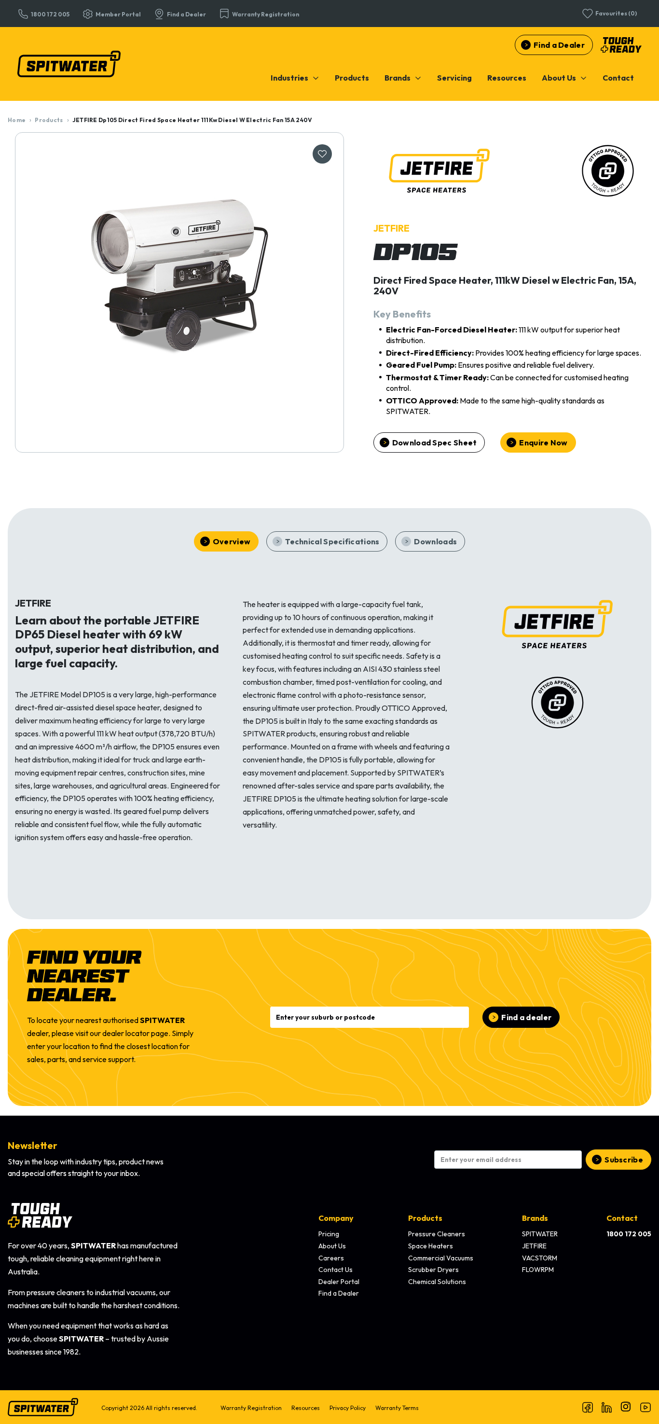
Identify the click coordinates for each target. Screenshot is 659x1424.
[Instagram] (626, 1407)
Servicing (454, 78)
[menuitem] (295, 77)
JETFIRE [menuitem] (534, 1246)
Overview (231, 541)
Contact (618, 78)
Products (352, 78)
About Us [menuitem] (332, 1246)
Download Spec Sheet (434, 442)
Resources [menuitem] (305, 1407)
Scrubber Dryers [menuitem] (433, 1269)
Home (17, 120)
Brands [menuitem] (535, 1218)
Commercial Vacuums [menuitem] (440, 1258)
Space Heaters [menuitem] (430, 1246)
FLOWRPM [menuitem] (538, 1269)
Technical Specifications (332, 541)
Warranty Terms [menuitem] (397, 1407)
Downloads (435, 541)
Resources (506, 78)
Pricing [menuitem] (328, 1234)
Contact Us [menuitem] (335, 1269)
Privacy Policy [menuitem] (348, 1407)
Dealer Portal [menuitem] (338, 1281)
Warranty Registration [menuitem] (251, 1407)
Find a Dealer (559, 45)
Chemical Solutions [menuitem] (437, 1281)
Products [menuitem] (425, 1218)
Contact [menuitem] (622, 1218)
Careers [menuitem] (331, 1258)
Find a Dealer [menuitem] (338, 1293)
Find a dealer (526, 1017)
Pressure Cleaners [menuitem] (436, 1234)
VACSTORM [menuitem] (539, 1258)
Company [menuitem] (336, 1218)
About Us (559, 78)
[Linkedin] (607, 1407)
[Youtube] (645, 1407)
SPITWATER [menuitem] (540, 1234)
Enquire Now (543, 442)
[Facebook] (587, 1407)
